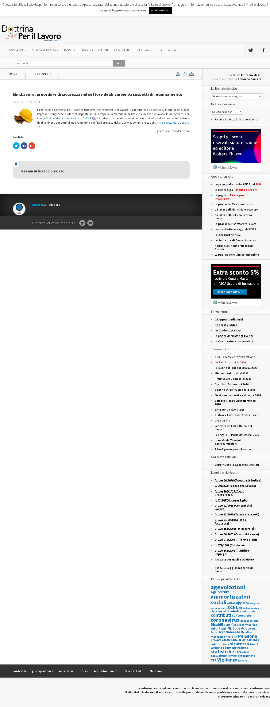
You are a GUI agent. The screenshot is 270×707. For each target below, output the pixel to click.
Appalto (242, 603)
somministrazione (235, 648)
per (235, 390)
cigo (256, 608)
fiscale (236, 625)
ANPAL (231, 603)
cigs (213, 611)
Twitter (90, 223)
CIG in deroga (246, 608)
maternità (218, 637)
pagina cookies (135, 10)
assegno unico (219, 608)
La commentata (234, 341)
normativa (17, 50)
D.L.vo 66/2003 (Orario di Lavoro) (237, 534)
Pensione (247, 636)
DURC (227, 624)
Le (236, 368)
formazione (249, 625)
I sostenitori (167, 50)
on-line (222, 420)
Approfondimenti (106, 671)
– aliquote (238, 395)
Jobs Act (239, 628)
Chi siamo (144, 50)
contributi (221, 615)
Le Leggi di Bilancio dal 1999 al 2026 (237, 435)
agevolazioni (228, 587)
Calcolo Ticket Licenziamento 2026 (235, 402)
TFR (214, 660)
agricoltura (220, 592)
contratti (122, 50)
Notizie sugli (234, 247)
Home (13, 74)
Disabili (217, 624)
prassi (69, 50)
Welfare (242, 660)
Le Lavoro (237, 240)
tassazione (219, 656)
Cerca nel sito (133, 671)
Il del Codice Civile (236, 415)
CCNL (233, 607)
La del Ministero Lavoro (234, 204)
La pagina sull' (231, 196)
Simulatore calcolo (229, 409)
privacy (216, 640)
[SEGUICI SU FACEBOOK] (263, 50)
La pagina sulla (236, 190)
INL (229, 628)
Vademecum (233, 427)
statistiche (222, 651)
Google (82, 223)
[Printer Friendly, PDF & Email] (185, 74)
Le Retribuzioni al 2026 (230, 362)
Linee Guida (228, 442)
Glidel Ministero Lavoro (236, 209)
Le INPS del (238, 184)
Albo (233, 449)
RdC (224, 640)
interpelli (42, 74)
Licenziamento (228, 632)
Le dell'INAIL (228, 235)
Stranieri (242, 652)
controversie (241, 616)
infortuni (218, 628)
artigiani (254, 603)
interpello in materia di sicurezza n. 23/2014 (65, 118)
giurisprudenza (45, 50)
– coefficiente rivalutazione (235, 357)
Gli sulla (233, 216)
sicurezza (239, 644)
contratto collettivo (241, 611)
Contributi (231, 384)
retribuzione (220, 644)
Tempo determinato (241, 656)
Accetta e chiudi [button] (160, 10)
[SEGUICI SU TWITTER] (250, 50)
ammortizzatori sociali (230, 599)
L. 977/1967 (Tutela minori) (233, 545)
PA (235, 637)
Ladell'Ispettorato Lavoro (235, 224)
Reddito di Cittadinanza (243, 640)
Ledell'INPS (235, 229)
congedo (221, 611)
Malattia (246, 632)
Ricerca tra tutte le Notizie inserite (236, 119)
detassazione (249, 621)
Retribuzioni (233, 379)
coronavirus (225, 619)
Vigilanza (227, 660)
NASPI (229, 637)
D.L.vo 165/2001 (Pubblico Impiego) (232, 552)
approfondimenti (95, 50)
